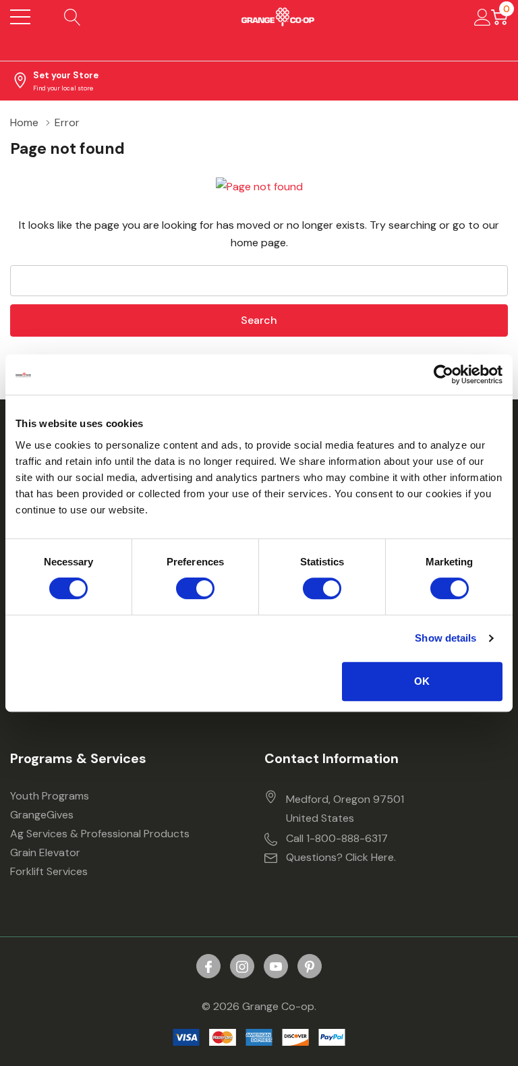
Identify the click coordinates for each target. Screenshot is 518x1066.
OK (422, 681)
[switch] (195, 588)
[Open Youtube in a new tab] (275, 966)
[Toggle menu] (20, 17)
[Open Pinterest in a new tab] (309, 966)
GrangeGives (42, 815)
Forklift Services (49, 871)
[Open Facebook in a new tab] (208, 966)
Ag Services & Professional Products (100, 833)
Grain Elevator (45, 852)
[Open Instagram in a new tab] (242, 966)
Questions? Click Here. (341, 857)
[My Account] (482, 16)
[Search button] (72, 16)
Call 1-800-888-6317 (337, 838)
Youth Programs (49, 796)
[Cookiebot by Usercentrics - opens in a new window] (443, 374)
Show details (445, 638)
